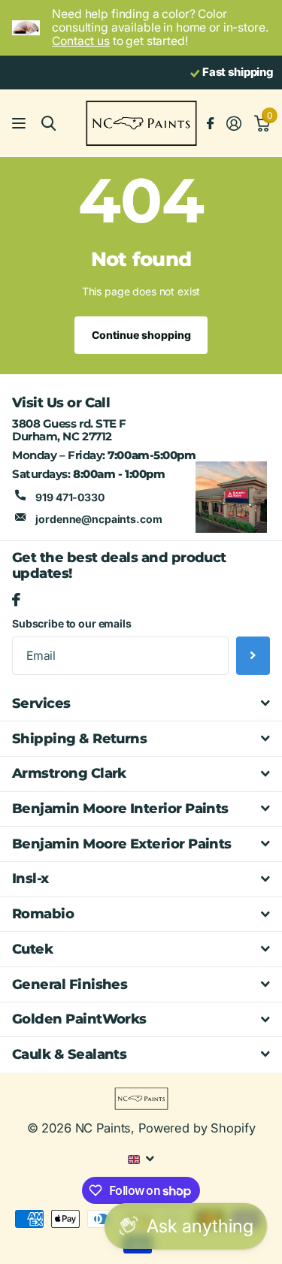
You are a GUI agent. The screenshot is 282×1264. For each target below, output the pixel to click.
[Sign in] (233, 123)
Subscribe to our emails (72, 623)
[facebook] (16, 600)
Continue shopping (141, 334)
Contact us (81, 41)
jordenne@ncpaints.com (98, 519)
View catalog (20, 123)
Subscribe (253, 655)
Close (141, 704)
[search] (48, 124)
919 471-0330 (69, 497)
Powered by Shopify (196, 1127)
